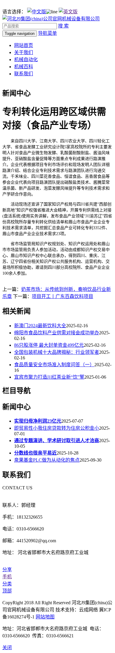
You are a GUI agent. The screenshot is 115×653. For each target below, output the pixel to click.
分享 (7, 569)
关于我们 (23, 52)
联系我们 (23, 73)
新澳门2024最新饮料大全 (40, 325)
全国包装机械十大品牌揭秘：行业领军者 (56, 352)
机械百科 (23, 66)
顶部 (7, 590)
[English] (68, 11)
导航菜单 (47, 33)
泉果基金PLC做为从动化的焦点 (47, 460)
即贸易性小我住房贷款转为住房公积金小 (56, 428)
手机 (7, 576)
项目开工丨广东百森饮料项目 (62, 296)
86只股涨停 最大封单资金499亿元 (49, 345)
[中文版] (36, 11)
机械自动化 (26, 59)
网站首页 (23, 45)
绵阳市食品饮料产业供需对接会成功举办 (56, 332)
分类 (7, 583)
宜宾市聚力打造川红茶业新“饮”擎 (49, 377)
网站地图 (45, 616)
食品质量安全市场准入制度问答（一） (54, 364)
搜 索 (63, 25)
